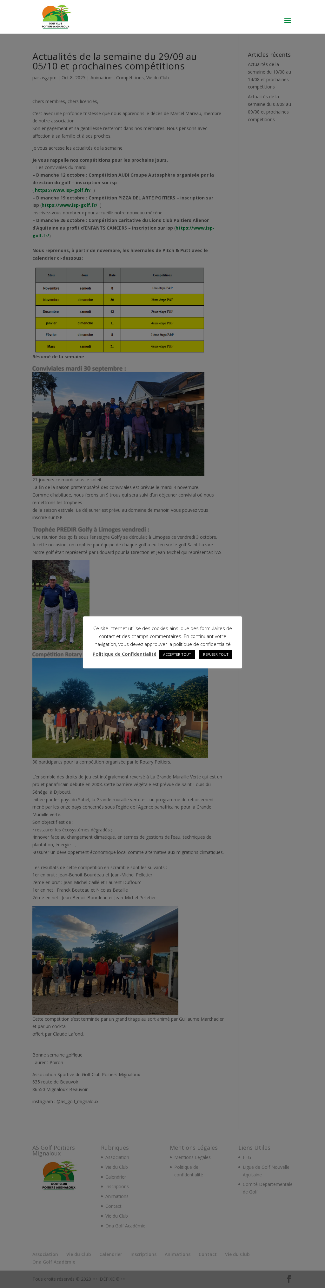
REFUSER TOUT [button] (216, 654)
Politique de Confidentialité (124, 654)
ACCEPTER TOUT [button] (177, 654)
